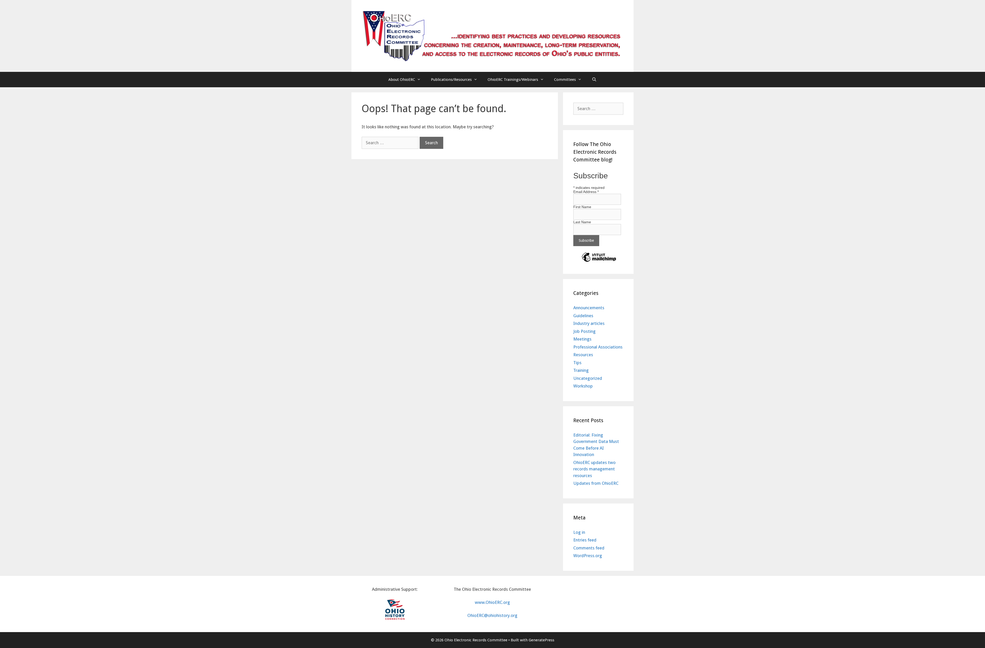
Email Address (586, 192)
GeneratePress (541, 640)
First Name (582, 207)
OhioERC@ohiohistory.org (492, 615)
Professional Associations (598, 347)
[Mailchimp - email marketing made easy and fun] (599, 261)
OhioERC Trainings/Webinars (513, 79)
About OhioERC (401, 79)
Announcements (588, 307)
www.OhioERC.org (492, 602)
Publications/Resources (451, 79)
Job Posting (584, 331)
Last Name (582, 222)
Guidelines (583, 315)
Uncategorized (587, 378)
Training (581, 370)
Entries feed (584, 540)
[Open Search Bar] (594, 79)
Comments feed (588, 547)
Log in (579, 532)
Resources (583, 354)
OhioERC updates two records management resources (594, 469)
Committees (565, 79)
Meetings (582, 339)
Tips (577, 362)
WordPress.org (587, 555)
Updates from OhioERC (595, 483)
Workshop (583, 386)
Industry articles (589, 323)
